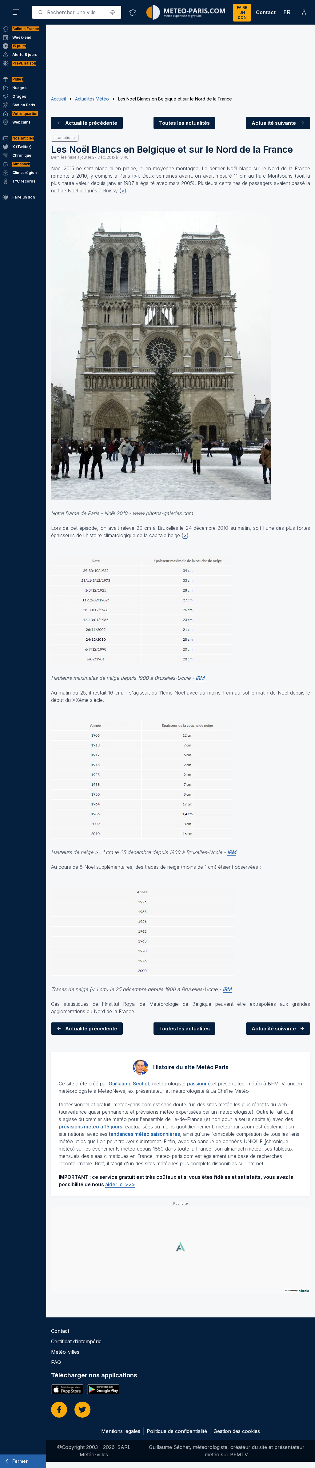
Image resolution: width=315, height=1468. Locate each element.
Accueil (58, 98)
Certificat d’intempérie (76, 1341)
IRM (200, 678)
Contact (266, 12)
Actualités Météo (92, 98)
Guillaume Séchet (129, 1083)
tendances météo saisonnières (144, 1134)
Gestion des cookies (236, 1431)
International (65, 137)
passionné (199, 1083)
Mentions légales (120, 1431)
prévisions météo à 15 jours (90, 1127)
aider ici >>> (120, 1184)
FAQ (56, 1362)
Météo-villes (65, 1352)
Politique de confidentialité (177, 1431)
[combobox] (76, 12)
